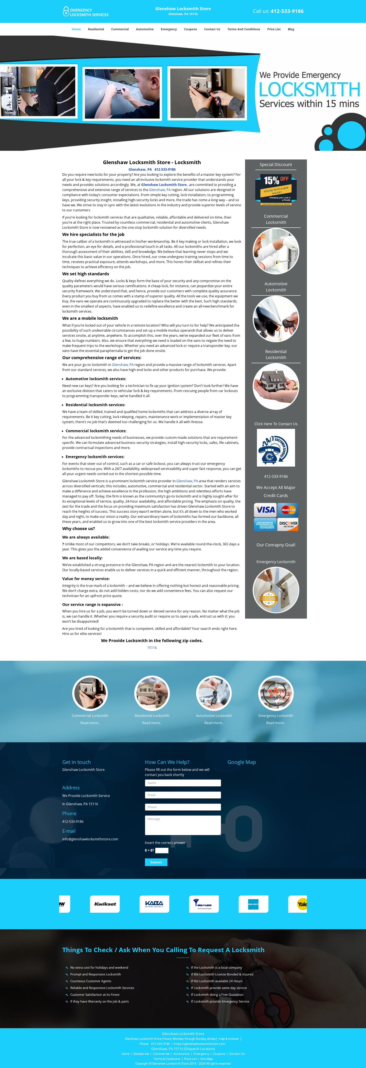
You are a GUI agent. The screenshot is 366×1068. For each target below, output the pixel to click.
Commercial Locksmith (90, 715)
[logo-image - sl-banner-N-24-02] (183, 93)
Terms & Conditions (166, 1059)
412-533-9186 (287, 10)
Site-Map (206, 1059)
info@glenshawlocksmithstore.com (90, 839)
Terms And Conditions (243, 29)
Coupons (190, 29)
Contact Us (212, 29)
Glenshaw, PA (140, 169)
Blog (291, 29)
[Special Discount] (276, 189)
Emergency (169, 29)
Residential (96, 29)
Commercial (120, 29)
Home (76, 29)
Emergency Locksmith (275, 561)
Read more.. (90, 722)
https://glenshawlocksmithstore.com (199, 1044)
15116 (152, 647)
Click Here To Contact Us (276, 423)
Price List (274, 29)
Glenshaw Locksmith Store (164, 184)
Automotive (145, 29)
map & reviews (229, 1038)
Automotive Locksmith (214, 715)
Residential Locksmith (152, 715)
